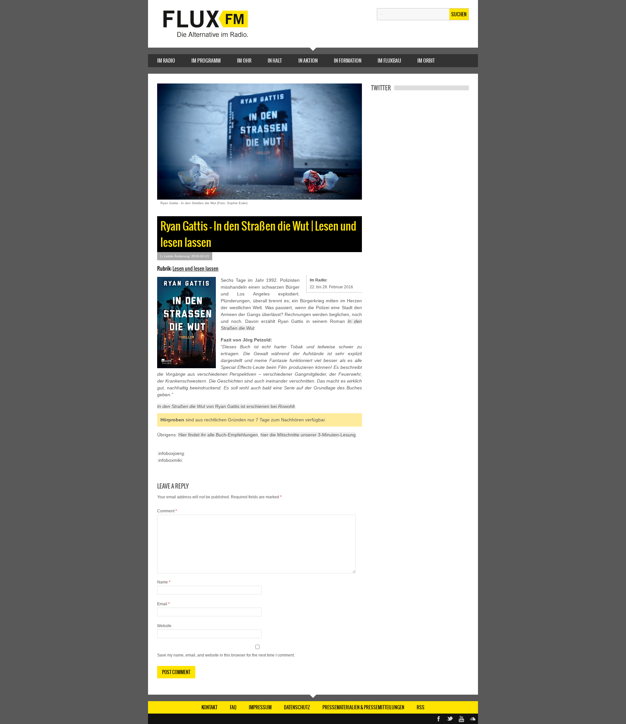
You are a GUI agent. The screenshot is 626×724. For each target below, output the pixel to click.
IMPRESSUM (260, 707)
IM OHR (244, 60)
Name (164, 582)
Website (164, 626)
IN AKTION (308, 60)
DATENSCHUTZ (297, 707)
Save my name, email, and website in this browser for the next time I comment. (226, 655)
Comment (167, 511)
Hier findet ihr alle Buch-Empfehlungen (218, 434)
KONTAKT (209, 707)
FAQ (233, 707)
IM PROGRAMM (206, 60)
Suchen (459, 14)
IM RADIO (166, 60)
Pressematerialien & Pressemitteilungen (363, 707)
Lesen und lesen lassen (195, 268)
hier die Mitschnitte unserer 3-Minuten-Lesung (308, 434)
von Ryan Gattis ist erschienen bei (226, 406)
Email (163, 604)
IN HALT (275, 60)
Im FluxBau (389, 60)
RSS (421, 707)
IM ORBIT (426, 60)
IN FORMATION (347, 60)
